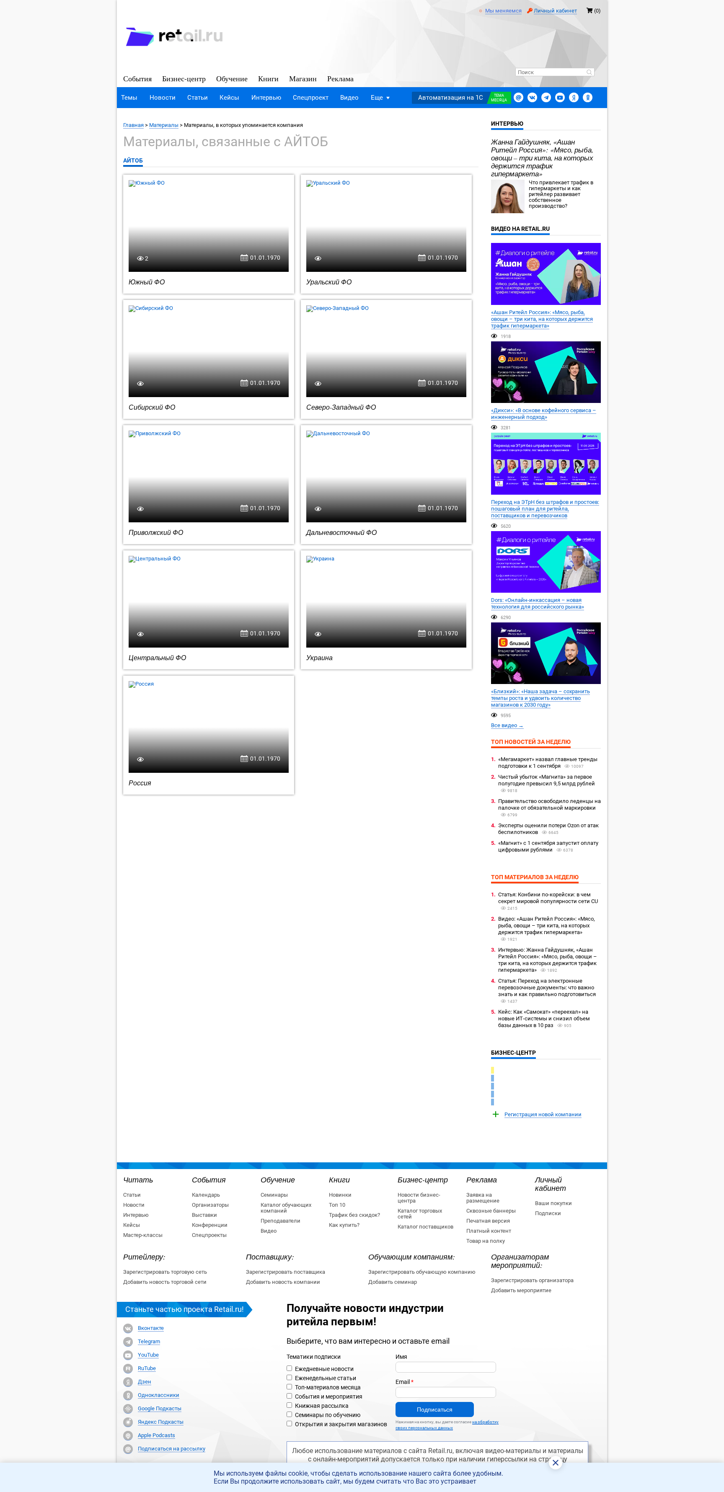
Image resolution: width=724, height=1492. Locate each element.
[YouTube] (128, 1355)
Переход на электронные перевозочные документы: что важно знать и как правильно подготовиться (547, 987)
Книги (268, 78)
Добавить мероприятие (521, 1290)
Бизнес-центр (184, 78)
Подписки (548, 1213)
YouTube (148, 1355)
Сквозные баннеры (491, 1211)
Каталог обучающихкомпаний (286, 1208)
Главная (133, 125)
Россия (140, 782)
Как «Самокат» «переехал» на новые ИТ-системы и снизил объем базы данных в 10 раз (544, 1018)
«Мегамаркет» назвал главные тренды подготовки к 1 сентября (547, 762)
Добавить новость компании (283, 1282)
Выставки (204, 1215)
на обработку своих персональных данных (447, 1425)
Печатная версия (488, 1221)
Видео (349, 97)
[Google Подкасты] (128, 1409)
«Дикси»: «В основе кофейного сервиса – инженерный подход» (543, 413)
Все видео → (507, 725)
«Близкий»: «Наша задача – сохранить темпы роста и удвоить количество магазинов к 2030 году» (540, 698)
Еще (377, 97)
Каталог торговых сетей (420, 1214)
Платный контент (488, 1231)
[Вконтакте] (532, 97)
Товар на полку (485, 1241)
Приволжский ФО (156, 532)
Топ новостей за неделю (531, 741)
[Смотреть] (546, 274)
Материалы (163, 125)
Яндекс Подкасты (161, 1422)
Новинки (340, 1195)
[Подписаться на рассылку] (518, 97)
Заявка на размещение (482, 1198)
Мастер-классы (143, 1235)
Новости (163, 97)
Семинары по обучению (327, 1415)
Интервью (266, 97)
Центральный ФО (157, 657)
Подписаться (434, 1409)
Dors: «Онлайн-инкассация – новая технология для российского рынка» (537, 603)
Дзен (144, 1382)
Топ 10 (337, 1205)
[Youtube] (560, 97)
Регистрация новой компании (543, 1114)
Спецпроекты (209, 1235)
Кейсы (229, 97)
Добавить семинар (392, 1282)
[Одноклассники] (587, 97)
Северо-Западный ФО (341, 407)
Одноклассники (158, 1395)
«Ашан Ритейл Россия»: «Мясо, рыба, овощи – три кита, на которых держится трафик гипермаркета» (542, 319)
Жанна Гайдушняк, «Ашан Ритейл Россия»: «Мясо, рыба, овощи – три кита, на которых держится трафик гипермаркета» (542, 157)
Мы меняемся (503, 11)
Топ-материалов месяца (328, 1387)
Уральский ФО (329, 281)
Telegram (149, 1342)
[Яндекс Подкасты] (128, 1422)
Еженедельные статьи (325, 1378)
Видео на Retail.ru (520, 228)
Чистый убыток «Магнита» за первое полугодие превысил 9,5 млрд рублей (546, 780)
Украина (319, 657)
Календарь (206, 1195)
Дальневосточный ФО (341, 532)
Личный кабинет (555, 11)
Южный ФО (147, 281)
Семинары (274, 1195)
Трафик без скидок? (354, 1215)
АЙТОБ (133, 160)
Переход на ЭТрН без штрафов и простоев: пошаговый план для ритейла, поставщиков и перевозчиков (545, 509)
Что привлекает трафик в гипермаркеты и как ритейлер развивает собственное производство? (561, 194)
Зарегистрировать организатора (532, 1280)
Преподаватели (280, 1221)
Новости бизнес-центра (419, 1198)
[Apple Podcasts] (128, 1435)
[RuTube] (128, 1368)
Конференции (210, 1225)
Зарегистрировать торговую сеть (165, 1272)
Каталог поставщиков (425, 1227)
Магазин (303, 78)
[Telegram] (546, 97)
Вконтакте (151, 1328)
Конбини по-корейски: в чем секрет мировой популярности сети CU (548, 897)
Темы (129, 97)
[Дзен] (128, 1382)
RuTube (147, 1368)
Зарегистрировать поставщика (285, 1272)
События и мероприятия (328, 1396)
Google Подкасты (159, 1409)
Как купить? (344, 1225)
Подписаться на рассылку (171, 1449)
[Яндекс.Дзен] (574, 97)
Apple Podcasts (156, 1435)
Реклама (340, 78)
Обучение (232, 78)
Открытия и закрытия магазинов (341, 1424)
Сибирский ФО (152, 407)
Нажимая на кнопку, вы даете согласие (447, 1425)
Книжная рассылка (322, 1405)
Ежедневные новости (324, 1369)
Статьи (197, 97)
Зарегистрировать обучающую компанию (422, 1272)
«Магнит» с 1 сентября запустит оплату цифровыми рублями (548, 846)
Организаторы (210, 1205)
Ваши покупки (553, 1203)
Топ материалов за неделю (535, 877)
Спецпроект (310, 97)
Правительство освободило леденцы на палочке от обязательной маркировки (549, 804)
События (137, 78)
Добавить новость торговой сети (165, 1282)
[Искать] (589, 73)
